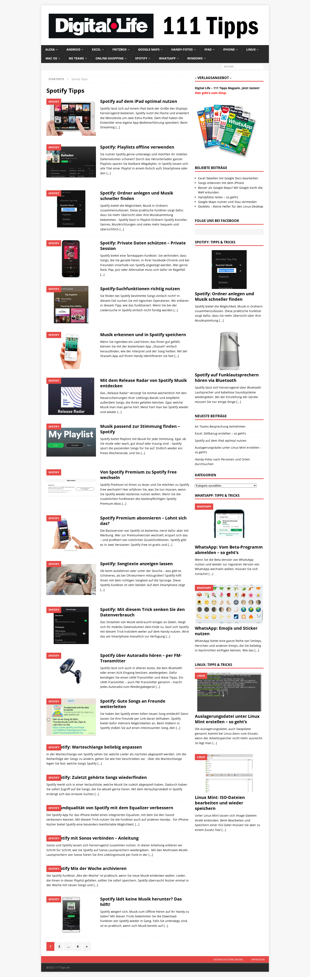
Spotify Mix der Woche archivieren (91, 868)
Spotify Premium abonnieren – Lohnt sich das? (143, 520)
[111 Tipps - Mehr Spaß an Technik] (155, 42)
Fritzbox (119, 49)
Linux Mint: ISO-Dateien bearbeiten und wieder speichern (220, 802)
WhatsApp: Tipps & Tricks (217, 495)
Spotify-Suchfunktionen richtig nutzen (140, 288)
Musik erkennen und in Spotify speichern (143, 334)
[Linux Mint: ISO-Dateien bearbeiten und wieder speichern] (229, 773)
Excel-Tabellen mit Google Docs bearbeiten (228, 178)
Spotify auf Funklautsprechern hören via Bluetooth (227, 377)
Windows (195, 58)
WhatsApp (167, 58)
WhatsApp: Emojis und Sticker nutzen (226, 630)
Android (73, 49)
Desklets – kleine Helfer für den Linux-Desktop (230, 206)
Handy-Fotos (182, 49)
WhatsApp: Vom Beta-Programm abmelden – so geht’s (229, 549)
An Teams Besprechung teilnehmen (220, 426)
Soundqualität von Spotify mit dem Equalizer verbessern (114, 808)
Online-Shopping (110, 58)
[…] (118, 127)
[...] (221, 320)
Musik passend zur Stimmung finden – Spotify (140, 429)
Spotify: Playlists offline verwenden (137, 147)
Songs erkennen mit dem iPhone (221, 183)
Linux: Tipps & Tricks (213, 664)
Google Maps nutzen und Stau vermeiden (227, 202)
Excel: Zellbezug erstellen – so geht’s (220, 433)
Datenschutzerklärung (228, 959)
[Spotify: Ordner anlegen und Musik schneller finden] (229, 269)
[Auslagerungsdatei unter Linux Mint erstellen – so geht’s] (229, 692)
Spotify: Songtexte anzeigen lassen (136, 563)
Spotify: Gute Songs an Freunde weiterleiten (132, 703)
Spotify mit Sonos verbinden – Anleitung (97, 838)
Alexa (50, 49)
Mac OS (51, 58)
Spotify (141, 58)
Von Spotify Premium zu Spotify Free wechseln (138, 474)
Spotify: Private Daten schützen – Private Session (143, 245)
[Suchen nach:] (242, 66)
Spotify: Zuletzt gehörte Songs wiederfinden (101, 777)
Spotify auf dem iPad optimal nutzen (138, 101)
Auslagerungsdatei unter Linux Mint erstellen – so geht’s (227, 719)
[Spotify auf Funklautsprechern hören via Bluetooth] (229, 350)
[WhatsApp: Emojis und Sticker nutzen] (229, 604)
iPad (208, 49)
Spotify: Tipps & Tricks (215, 242)
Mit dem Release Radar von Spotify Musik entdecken (143, 383)
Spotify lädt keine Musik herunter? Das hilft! (141, 901)
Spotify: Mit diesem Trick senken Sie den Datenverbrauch (142, 612)
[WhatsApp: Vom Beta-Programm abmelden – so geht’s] (229, 522)
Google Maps (149, 49)
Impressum (258, 959)
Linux (251, 49)
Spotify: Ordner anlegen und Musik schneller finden (136, 195)
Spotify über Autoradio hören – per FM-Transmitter (141, 658)
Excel (96, 49)
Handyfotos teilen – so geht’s (218, 197)
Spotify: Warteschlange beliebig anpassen (98, 747)
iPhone (229, 49)
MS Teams (76, 58)
